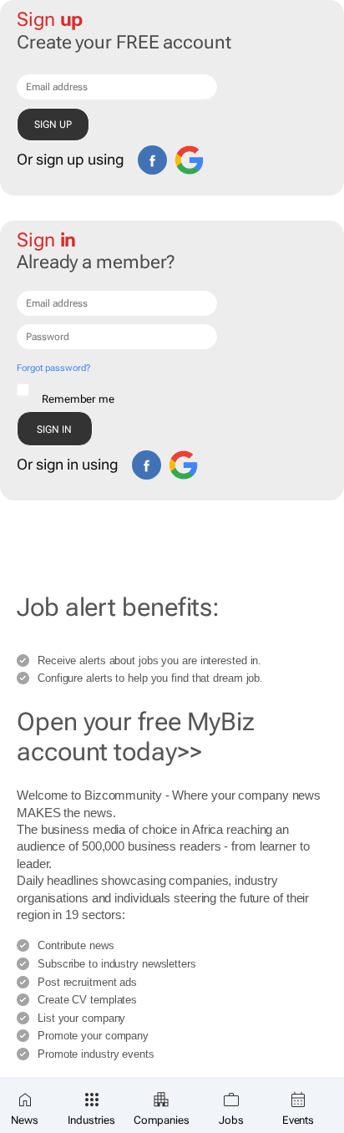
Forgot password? (53, 368)
